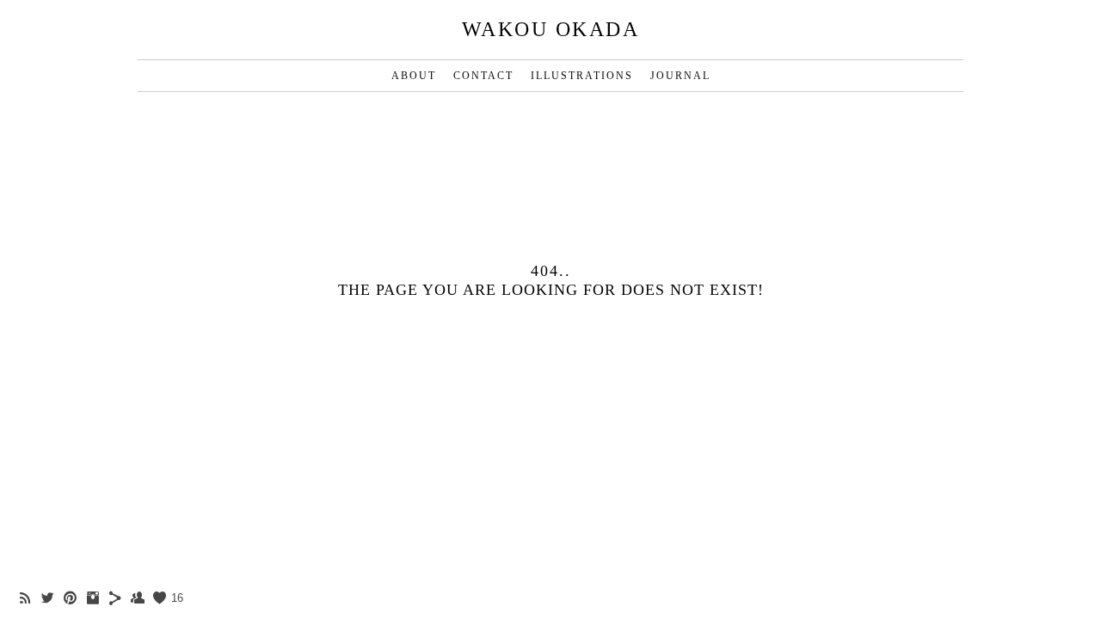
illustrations (582, 76)
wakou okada (551, 29)
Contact (483, 76)
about (413, 76)
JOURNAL (680, 76)
